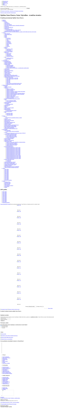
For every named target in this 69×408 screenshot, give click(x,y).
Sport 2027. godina (9, 113)
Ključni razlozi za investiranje (9, 120)
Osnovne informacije (5, 356)
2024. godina (6, 169)
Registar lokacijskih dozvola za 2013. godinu (13, 156)
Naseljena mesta (5, 359)
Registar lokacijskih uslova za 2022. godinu (13, 149)
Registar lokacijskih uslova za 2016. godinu (13, 153)
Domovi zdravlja (7, 184)
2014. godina (6, 177)
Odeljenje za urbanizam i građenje (11, 92)
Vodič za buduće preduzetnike (9, 127)
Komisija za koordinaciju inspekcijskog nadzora (12, 98)
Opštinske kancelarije (5, 383)
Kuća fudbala (8, 58)
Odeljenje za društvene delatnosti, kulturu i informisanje (15, 94)
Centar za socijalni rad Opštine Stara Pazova (11, 167)
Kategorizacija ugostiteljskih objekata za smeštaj (14, 117)
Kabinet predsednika (7, 102)
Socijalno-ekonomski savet (8, 27)
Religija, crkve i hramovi (8, 51)
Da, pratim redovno (5, 325)
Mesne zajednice (7, 71)
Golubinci (8, 40)
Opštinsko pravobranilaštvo (8, 70)
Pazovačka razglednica (8, 180)
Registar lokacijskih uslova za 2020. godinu (13, 151)
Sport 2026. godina (9, 114)
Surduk (7, 45)
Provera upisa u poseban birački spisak (10, 163)
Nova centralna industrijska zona (9, 122)
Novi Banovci (8, 42)
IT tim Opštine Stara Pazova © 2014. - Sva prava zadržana (9, 402)
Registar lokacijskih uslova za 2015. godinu (13, 154)
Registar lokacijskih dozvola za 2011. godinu (13, 158)
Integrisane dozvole (9, 145)
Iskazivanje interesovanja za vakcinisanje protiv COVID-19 (15, 133)
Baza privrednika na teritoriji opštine (10, 125)
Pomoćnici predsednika (8, 63)
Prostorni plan (4, 358)
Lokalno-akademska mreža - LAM (10, 164)
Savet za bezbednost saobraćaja (11, 101)
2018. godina (6, 173)
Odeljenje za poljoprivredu (10, 89)
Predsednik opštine (5, 377)
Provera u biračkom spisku (6, 372)
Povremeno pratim (5, 326)
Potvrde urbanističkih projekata (11, 110)
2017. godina (6, 174)
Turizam (5, 59)
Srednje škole (8, 54)
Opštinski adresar (5, 388)
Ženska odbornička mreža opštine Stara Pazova (11, 76)
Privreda (3, 115)
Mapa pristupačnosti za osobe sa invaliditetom (11, 166)
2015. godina (6, 176)
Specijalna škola (9, 55)
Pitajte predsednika (7, 130)
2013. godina (6, 178)
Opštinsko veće (6, 68)
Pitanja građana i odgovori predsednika (12, 131)
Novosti (5, 21)
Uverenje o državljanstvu (10, 137)
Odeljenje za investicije (10, 97)
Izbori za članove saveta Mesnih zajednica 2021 (14, 83)
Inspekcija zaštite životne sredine (11, 144)
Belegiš (7, 44)
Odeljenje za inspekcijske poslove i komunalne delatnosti (15, 93)
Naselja (5, 37)
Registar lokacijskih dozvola (8, 146)
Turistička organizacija (8, 72)
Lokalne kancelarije (7, 74)
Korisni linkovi (6, 186)
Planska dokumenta (7, 109)
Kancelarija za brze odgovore (9, 140)
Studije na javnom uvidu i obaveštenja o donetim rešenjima (15, 142)
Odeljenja (6, 87)
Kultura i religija (5, 361)
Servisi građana (4, 129)
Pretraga (28, 8)
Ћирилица (2, 12)
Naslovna (1, 204)
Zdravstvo (6, 47)
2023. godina (6, 170)
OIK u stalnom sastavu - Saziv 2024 (12, 77)
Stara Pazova (8, 38)
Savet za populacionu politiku (11, 100)
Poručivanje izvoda (5, 367)
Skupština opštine (7, 64)
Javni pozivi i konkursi (8, 24)
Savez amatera (8, 49)
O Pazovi (3, 32)
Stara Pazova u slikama (6, 363)
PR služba (4, 389)
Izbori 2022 (8, 81)
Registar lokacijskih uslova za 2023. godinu (13, 148)
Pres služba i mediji (7, 182)
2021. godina (4, 194)
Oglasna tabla (6, 28)
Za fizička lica (8, 161)
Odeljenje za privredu (9, 88)
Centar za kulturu (7, 73)
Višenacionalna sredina (8, 34)
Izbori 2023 (8, 80)
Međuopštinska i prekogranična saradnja (10, 75)
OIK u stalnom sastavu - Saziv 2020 (12, 78)
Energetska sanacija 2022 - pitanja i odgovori (11, 30)
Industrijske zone (7, 121)
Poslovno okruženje (7, 119)
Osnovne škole (8, 53)
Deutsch (14, 12)
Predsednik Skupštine (9, 65)
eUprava (5, 132)
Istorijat (5, 35)
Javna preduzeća (7, 69)
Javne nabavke (6, 103)
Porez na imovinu (7, 108)
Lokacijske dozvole (5, 370)
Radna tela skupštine (9, 66)
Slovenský (9, 12)
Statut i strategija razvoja (6, 357)
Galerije (3, 168)
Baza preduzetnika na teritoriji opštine (10, 126)
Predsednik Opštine (7, 61)
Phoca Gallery (50, 308)
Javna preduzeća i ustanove (8, 185)
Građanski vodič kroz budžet (9, 107)
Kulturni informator (9, 50)
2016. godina (6, 175)
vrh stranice (2, 397)
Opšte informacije (7, 33)
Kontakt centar (4, 387)
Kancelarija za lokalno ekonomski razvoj (10, 128)
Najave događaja (7, 23)
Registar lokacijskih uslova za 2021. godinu (13, 150)
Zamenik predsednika (7, 62)
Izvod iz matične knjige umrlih (11, 135)
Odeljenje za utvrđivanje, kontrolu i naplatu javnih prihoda (15, 91)
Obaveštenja (6, 22)
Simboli (5, 36)
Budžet (5, 106)
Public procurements (9, 104)
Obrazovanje (6, 52)
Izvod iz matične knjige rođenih (11, 134)
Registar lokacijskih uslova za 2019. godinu (13, 152)
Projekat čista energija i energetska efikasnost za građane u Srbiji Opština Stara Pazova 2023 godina (20, 31)
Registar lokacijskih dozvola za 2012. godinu (13, 157)
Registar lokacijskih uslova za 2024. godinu (13, 147)
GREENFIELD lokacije (8, 123)
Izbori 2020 (8, 82)
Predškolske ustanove (9, 56)
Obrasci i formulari (7, 139)
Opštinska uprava (5, 85)
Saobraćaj (6, 118)
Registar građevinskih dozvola (9, 159)
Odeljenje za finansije (9, 90)
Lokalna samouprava (5, 60)
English (12, 12)
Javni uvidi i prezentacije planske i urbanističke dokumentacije (14, 25)
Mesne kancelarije (7, 183)
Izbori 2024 (8, 79)
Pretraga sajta (2, 8)
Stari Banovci (8, 41)
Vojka (7, 39)
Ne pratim (3, 327)
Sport (5, 57)
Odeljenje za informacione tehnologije (12, 96)
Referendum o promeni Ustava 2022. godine (13, 84)
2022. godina (6, 171)
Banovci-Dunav (9, 43)
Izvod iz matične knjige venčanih (11, 136)
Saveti (5, 99)
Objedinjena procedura (8, 165)
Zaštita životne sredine (8, 141)
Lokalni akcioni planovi (8, 111)
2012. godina (6, 179)
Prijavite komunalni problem (8, 138)
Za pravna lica (8, 160)
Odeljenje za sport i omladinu (11, 95)
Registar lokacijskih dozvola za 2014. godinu (13, 155)
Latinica (5, 12)
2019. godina (6, 172)
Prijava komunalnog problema (7, 373)
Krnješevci (8, 46)
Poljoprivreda (6, 26)
